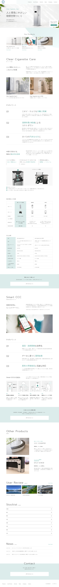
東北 (7, 512)
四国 (7, 529)
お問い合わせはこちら (29, 283)
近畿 (7, 522)
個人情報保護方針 (48, 583)
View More (8, 50)
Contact (53, 25)
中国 (7, 526)
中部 (7, 519)
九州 (7, 533)
